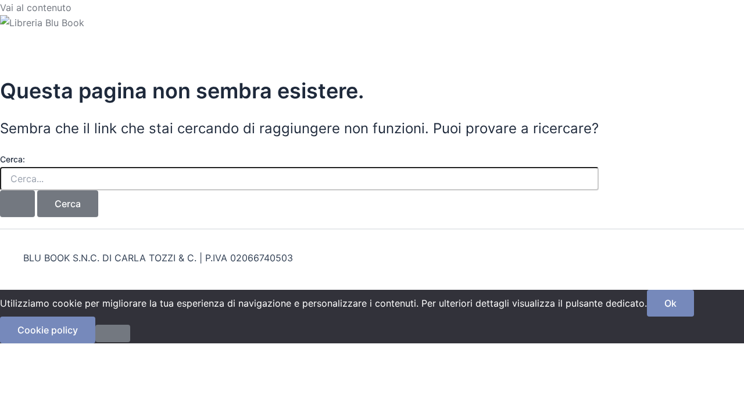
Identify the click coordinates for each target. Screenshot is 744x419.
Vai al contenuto (35, 7)
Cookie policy (47, 330)
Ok (670, 303)
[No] (112, 333)
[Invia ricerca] (17, 203)
